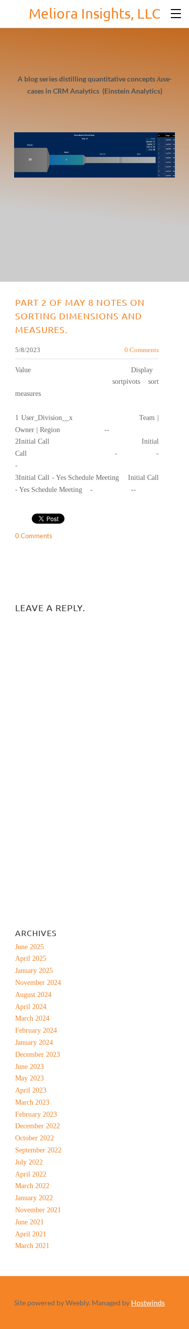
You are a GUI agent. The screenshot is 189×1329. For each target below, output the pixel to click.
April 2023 (30, 1090)
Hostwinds (148, 1302)
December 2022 (37, 1126)
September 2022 (38, 1150)
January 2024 (34, 1042)
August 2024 (33, 995)
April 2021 (30, 1234)
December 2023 (37, 1054)
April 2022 (30, 1174)
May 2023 (29, 1078)
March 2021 (32, 1246)
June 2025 (29, 947)
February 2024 (36, 1030)
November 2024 (38, 982)
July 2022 (29, 1162)
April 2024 (30, 1007)
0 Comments (141, 350)
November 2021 (38, 1210)
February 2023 (36, 1114)
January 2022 (34, 1198)
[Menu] (176, 12)
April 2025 (30, 958)
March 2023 (32, 1102)
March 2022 (32, 1186)
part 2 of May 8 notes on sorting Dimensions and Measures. (80, 316)
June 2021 (29, 1222)
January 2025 (34, 970)
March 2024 (32, 1018)
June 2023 (29, 1066)
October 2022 (34, 1138)
